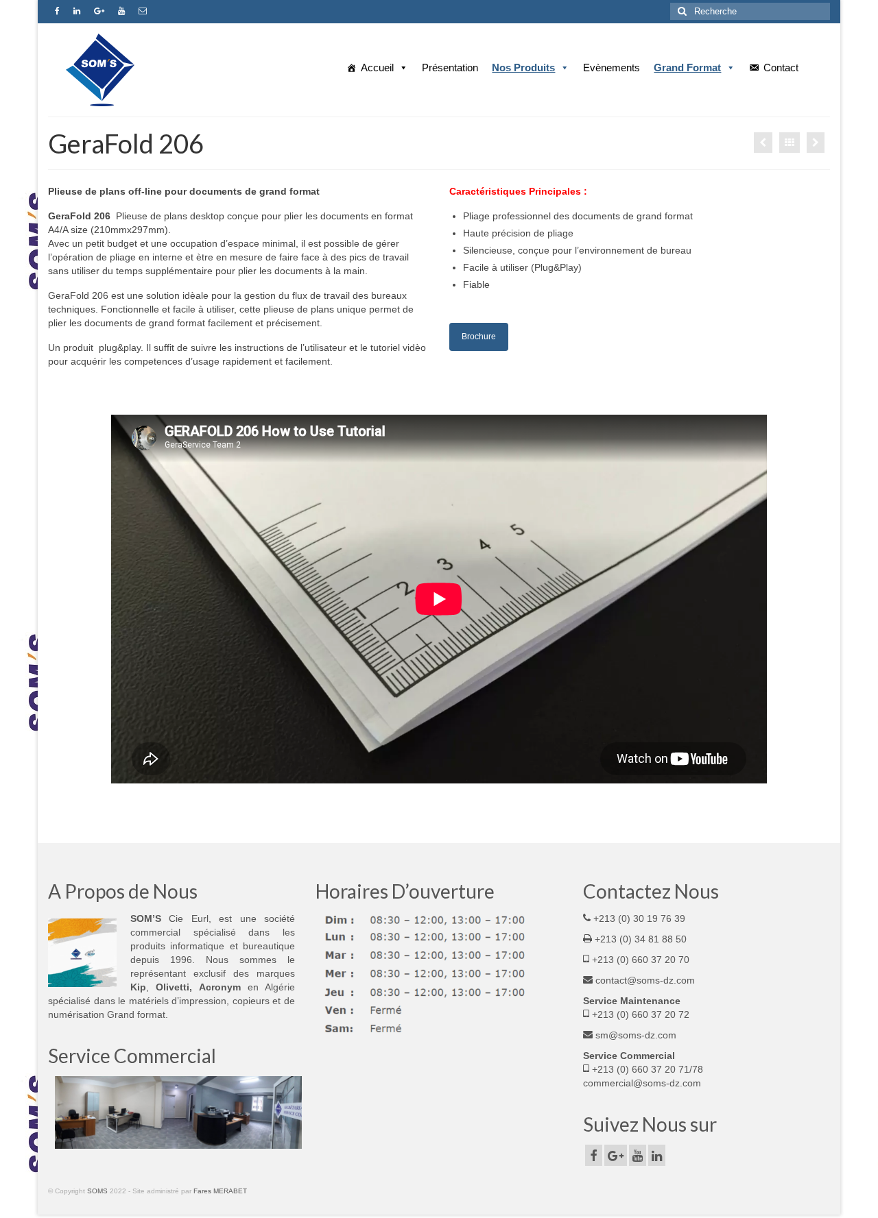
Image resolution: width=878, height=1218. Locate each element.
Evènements (611, 67)
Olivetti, (177, 987)
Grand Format (687, 67)
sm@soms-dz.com (634, 1035)
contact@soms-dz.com (644, 980)
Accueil (377, 67)
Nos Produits (523, 67)
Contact (780, 67)
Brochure (479, 336)
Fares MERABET (220, 1191)
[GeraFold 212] (763, 142)
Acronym (223, 987)
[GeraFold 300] (815, 142)
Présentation (450, 67)
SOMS (97, 1191)
